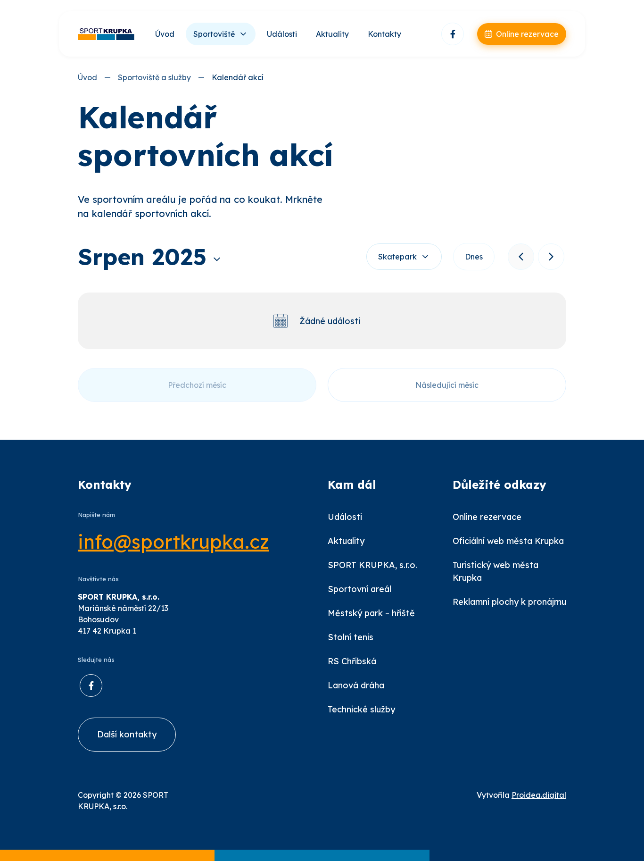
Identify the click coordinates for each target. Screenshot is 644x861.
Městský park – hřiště (371, 613)
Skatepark (397, 256)
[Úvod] (106, 34)
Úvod (164, 34)
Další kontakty (127, 734)
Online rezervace (487, 516)
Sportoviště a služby (154, 77)
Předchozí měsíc (197, 385)
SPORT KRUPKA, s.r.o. (372, 565)
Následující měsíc (447, 385)
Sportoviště (214, 34)
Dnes (474, 256)
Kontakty (384, 34)
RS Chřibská (352, 661)
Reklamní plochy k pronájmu (509, 601)
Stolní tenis (350, 637)
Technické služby (361, 709)
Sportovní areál (359, 589)
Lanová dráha (356, 685)
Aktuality (332, 34)
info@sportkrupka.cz (173, 541)
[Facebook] (452, 34)
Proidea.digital (539, 795)
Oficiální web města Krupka (508, 540)
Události (282, 34)
